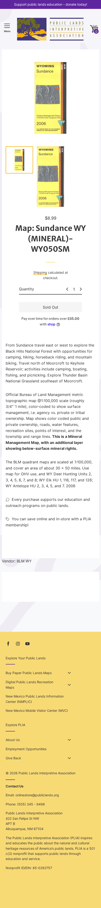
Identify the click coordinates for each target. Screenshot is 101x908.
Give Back (13, 758)
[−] (67, 289)
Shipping (40, 272)
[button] (94, 29)
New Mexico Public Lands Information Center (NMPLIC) (35, 698)
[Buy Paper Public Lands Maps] (69, 673)
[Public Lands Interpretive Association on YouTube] (27, 643)
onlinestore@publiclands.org (37, 795)
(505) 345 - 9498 (31, 804)
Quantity (26, 289)
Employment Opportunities (26, 749)
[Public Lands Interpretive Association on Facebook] (8, 643)
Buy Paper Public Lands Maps (29, 673)
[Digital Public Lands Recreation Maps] (69, 685)
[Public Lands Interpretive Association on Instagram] (17, 643)
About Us (13, 740)
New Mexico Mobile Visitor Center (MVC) (37, 710)
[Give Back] (69, 758)
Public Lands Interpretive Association (47, 773)
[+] (81, 289)
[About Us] (69, 740)
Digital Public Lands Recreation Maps (29, 684)
